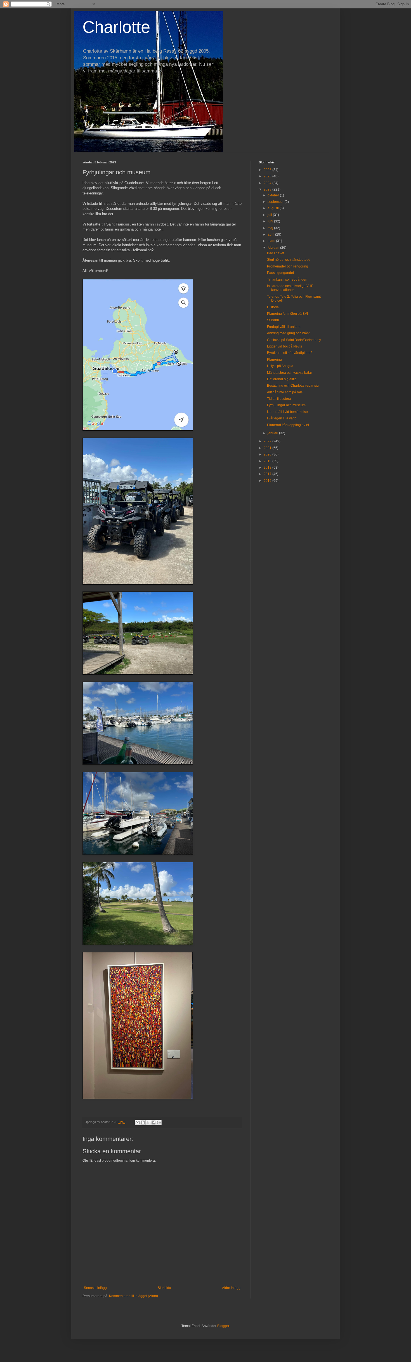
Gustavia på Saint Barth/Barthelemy (294, 340)
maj (271, 228)
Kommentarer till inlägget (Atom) (133, 1296)
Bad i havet (275, 253)
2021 (268, 448)
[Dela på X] (148, 1122)
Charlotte (116, 27)
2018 (268, 467)
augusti (274, 208)
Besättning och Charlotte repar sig (293, 386)
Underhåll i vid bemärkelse (287, 412)
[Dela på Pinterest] (159, 1122)
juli (270, 215)
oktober (274, 195)
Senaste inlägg (95, 1288)
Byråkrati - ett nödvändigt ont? (289, 353)
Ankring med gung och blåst (288, 333)
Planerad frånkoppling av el (288, 425)
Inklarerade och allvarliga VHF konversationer (290, 288)
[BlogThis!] (143, 1122)
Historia (273, 307)
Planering (274, 359)
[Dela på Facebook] (153, 1122)
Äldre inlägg (231, 1288)
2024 (268, 183)
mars (272, 241)
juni (271, 221)
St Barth (273, 320)
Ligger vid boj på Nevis (284, 346)
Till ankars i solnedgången (287, 279)
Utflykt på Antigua (280, 366)
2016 (268, 481)
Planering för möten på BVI (287, 314)
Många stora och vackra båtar (289, 373)
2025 (268, 176)
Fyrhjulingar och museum (286, 405)
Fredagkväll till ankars (283, 327)
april (271, 234)
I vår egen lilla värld (282, 418)
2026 (268, 170)
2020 (268, 454)
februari (274, 248)
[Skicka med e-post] (137, 1122)
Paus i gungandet (280, 273)
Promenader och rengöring (287, 266)
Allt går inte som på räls (285, 392)
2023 (268, 189)
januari (273, 433)
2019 (268, 461)
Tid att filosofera (279, 399)
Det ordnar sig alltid (282, 379)
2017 (268, 474)
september (276, 202)
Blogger (223, 1326)
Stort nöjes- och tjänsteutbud (288, 260)
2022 (268, 441)
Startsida (164, 1288)
